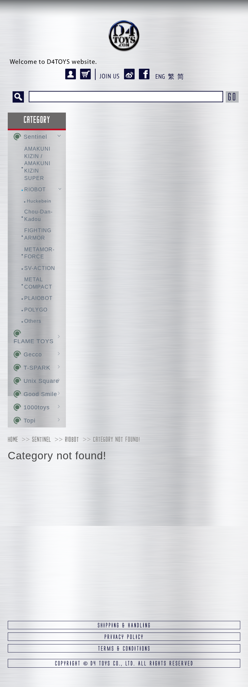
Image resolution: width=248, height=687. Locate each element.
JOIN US (110, 76)
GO (232, 97)
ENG (160, 76)
